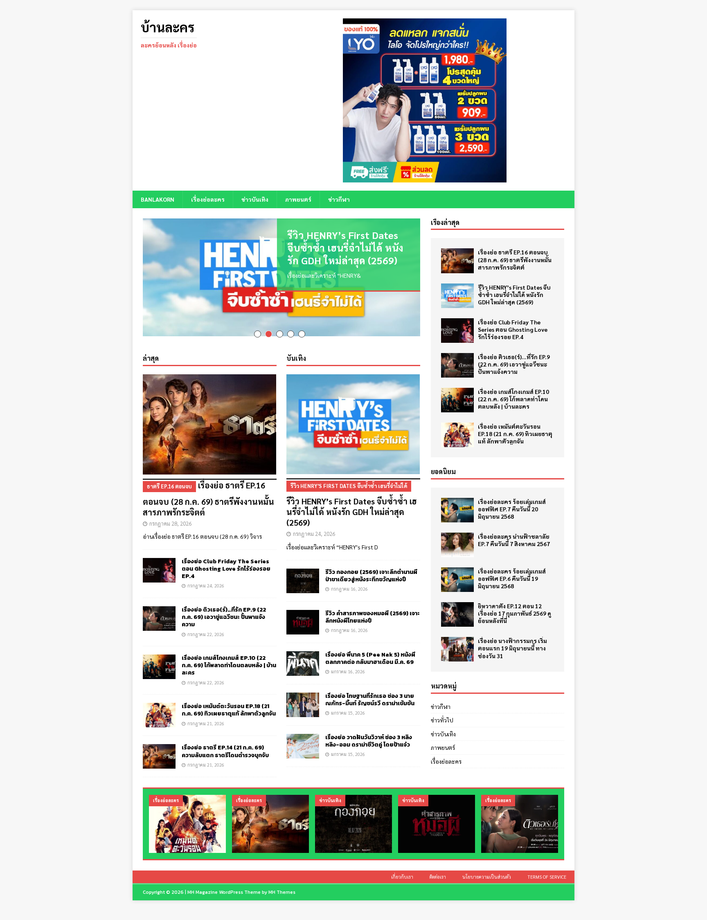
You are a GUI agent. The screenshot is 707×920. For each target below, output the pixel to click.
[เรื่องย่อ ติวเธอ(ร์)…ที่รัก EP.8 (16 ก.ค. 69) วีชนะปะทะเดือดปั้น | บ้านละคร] (519, 816)
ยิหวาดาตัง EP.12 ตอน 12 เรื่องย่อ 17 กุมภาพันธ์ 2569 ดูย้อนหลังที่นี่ (514, 613)
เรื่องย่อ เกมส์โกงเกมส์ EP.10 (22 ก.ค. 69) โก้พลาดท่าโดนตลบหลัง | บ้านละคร (229, 657)
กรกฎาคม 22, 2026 (205, 626)
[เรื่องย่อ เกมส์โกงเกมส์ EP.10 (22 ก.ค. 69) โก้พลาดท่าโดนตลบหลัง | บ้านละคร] (159, 659)
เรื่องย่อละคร (208, 199)
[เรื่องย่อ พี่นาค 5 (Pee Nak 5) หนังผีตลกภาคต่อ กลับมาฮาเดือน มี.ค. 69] (302, 655)
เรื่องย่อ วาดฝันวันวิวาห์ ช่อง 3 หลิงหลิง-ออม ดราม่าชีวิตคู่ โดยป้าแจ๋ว (368, 733)
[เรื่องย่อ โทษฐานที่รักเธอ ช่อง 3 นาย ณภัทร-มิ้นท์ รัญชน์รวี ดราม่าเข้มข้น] (302, 697)
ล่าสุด (151, 350)
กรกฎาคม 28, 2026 (170, 515)
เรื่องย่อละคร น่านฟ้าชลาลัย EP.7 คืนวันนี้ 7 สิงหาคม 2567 (514, 540)
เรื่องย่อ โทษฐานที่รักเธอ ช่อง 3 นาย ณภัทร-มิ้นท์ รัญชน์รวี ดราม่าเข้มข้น (369, 692)
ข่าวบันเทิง (254, 199)
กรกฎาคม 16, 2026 (349, 581)
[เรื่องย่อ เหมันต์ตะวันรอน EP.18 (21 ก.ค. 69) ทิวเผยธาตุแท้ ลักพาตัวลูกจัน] (159, 707)
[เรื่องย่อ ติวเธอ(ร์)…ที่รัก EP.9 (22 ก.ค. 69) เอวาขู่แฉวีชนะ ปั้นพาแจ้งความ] (159, 610)
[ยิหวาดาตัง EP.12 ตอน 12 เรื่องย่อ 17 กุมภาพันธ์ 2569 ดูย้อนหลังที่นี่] (457, 614)
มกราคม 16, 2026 (348, 664)
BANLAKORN (157, 199)
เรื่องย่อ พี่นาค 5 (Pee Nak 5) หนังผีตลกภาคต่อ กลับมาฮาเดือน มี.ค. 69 (370, 651)
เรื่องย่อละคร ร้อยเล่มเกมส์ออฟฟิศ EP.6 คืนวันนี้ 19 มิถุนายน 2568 (512, 578)
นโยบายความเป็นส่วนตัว (486, 869)
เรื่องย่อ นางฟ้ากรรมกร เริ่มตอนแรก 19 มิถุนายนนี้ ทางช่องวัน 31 (512, 648)
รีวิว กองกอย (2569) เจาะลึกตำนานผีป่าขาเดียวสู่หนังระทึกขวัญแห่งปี (371, 568)
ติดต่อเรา (438, 869)
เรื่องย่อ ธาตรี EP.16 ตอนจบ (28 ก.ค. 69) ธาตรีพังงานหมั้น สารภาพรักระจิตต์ (208, 491)
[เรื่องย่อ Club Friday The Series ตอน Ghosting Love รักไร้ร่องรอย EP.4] (159, 562)
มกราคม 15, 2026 (348, 705)
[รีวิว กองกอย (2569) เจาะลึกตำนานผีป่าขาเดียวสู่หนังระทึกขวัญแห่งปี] (302, 573)
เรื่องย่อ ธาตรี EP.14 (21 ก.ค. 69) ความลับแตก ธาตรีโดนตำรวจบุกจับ (225, 743)
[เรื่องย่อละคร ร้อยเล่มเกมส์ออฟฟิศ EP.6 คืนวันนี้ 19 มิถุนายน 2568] (457, 579)
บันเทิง (296, 350)
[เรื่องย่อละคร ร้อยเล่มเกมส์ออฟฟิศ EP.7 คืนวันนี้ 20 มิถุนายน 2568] (457, 510)
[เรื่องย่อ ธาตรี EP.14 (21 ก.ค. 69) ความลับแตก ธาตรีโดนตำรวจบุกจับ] (159, 748)
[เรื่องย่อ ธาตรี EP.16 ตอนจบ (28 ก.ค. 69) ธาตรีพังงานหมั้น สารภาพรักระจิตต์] (210, 417)
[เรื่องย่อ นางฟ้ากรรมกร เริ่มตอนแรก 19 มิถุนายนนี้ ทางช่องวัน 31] (457, 649)
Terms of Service (546, 869)
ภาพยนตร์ (298, 199)
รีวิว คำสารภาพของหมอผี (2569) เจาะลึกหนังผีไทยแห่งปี (372, 609)
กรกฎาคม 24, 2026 (205, 578)
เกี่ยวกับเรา (402, 869)
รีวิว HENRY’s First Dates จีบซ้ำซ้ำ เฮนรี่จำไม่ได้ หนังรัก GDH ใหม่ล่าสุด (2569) (345, 247)
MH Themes (281, 884)
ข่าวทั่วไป (442, 720)
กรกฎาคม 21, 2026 (205, 716)
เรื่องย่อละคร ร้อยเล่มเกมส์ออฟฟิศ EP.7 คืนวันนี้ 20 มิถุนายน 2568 (512, 509)
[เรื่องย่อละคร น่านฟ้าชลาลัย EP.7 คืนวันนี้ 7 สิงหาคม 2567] (457, 545)
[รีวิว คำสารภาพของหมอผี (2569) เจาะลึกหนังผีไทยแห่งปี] (302, 614)
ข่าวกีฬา (339, 199)
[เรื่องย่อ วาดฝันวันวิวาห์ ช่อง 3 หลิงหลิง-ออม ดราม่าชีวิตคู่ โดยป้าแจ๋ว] (302, 738)
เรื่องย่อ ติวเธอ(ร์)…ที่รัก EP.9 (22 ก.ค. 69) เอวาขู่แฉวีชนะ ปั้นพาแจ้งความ (224, 609)
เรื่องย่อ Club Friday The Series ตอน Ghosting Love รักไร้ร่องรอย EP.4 (226, 561)
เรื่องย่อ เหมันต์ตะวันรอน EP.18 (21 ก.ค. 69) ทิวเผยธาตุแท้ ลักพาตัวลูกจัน (229, 702)
